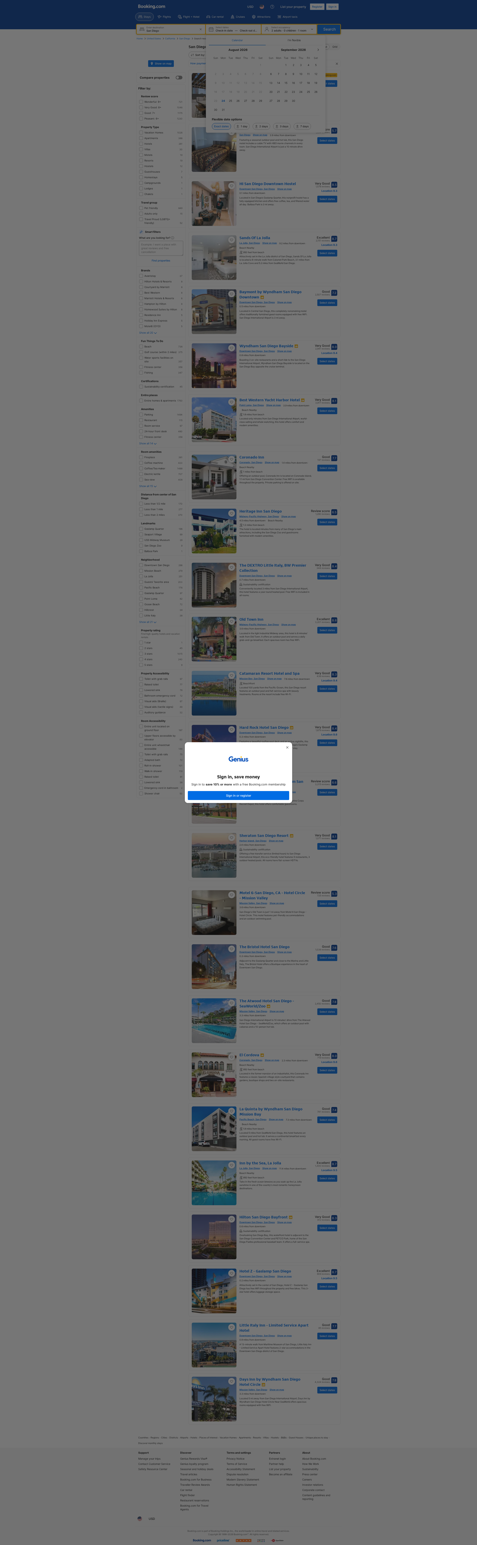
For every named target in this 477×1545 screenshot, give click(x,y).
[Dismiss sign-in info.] (287, 747)
